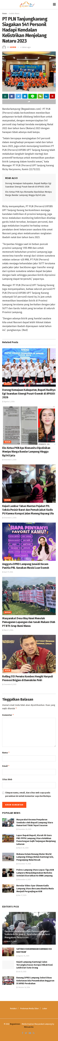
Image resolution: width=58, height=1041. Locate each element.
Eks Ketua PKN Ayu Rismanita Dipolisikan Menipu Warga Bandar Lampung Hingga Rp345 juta (26, 451)
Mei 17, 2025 (22, 895)
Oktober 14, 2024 (24, 987)
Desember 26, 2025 (24, 829)
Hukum (7, 442)
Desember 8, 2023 (10, 684)
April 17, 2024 (8, 572)
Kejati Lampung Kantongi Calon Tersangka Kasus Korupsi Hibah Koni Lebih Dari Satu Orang (34, 965)
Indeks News (14, 13)
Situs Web (7, 779)
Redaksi (13, 1008)
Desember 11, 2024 (24, 864)
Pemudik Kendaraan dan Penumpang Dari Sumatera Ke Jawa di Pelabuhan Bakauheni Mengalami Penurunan (27, 934)
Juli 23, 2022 (22, 972)
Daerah (8, 384)
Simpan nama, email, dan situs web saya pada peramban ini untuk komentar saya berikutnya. (28, 794)
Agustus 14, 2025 (23, 956)
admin (13, 47)
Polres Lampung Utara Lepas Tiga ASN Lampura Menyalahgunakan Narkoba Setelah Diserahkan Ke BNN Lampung (35, 873)
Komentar (8, 715)
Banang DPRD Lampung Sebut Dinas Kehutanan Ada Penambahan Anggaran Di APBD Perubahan (35, 980)
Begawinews (15, 1024)
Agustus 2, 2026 (9, 402)
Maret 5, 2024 (8, 630)
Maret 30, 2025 (23, 848)
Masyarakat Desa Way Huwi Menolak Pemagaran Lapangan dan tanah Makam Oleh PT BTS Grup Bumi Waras (28, 622)
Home (4, 13)
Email (6, 766)
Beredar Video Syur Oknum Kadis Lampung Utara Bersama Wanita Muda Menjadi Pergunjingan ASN (35, 888)
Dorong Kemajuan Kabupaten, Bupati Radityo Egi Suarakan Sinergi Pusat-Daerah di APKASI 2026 (28, 393)
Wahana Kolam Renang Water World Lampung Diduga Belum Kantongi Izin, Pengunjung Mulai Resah (35, 857)
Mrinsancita (28, 1027)
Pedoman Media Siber (29, 1008)
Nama (6, 752)
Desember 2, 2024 (10, 460)
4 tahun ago (25, 47)
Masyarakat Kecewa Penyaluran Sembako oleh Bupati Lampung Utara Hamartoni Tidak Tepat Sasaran (34, 822)
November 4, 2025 (24, 880)
